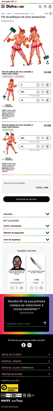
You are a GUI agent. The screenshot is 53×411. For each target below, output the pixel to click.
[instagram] (29, 345)
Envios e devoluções (12, 226)
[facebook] (23, 345)
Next (47, 274)
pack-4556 (11, 221)
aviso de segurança (12, 239)
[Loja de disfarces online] (15, 7)
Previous (5, 274)
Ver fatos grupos (7, 21)
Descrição (8, 214)
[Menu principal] (3, 6)
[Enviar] (44, 323)
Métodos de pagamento (14, 232)
